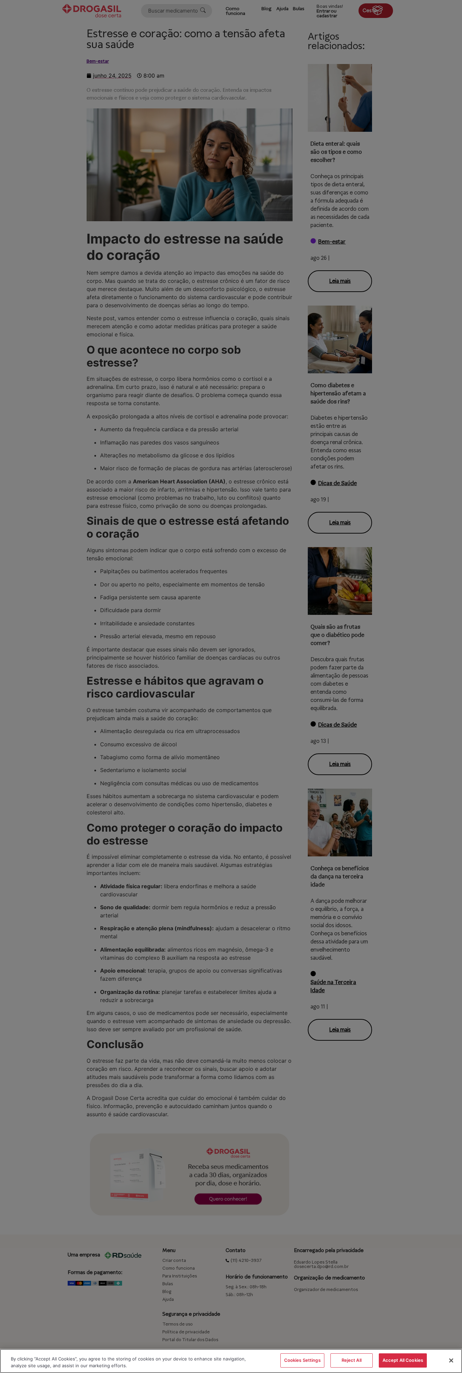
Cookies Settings (302, 1360)
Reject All (352, 1360)
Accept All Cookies (403, 1360)
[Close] (451, 1360)
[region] (231, 1361)
